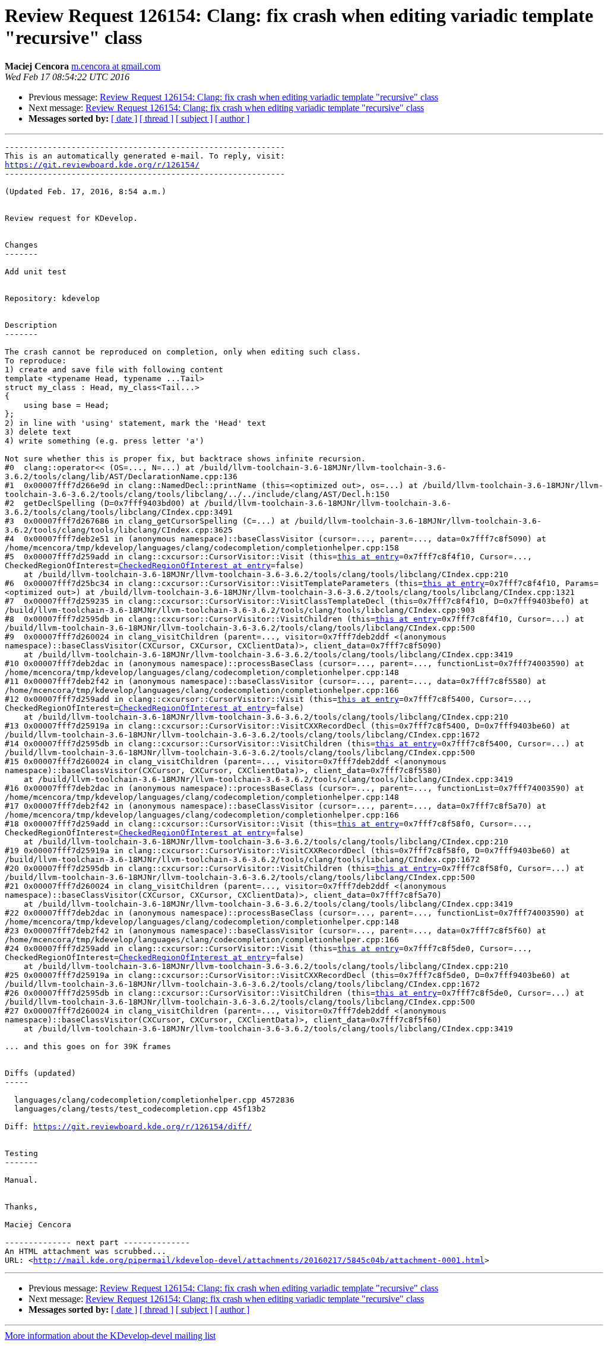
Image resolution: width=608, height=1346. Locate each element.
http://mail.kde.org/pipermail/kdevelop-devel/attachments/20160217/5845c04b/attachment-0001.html (258, 1260)
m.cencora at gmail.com (115, 66)
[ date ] (124, 118)
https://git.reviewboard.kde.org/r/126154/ (102, 164)
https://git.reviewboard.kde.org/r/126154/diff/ (142, 1126)
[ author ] (232, 118)
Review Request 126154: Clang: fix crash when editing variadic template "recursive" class (269, 97)
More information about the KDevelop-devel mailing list (110, 1336)
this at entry (368, 556)
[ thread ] (156, 118)
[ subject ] (194, 118)
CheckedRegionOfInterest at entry (195, 565)
